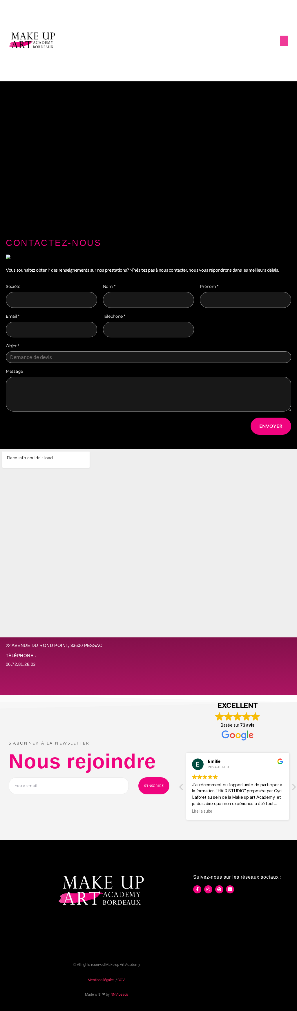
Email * (12, 316)
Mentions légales (101, 980)
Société (13, 286)
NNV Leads (119, 994)
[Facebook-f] (197, 889)
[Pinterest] (219, 889)
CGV (120, 980)
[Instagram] (208, 889)
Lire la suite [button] (202, 811)
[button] (284, 41)
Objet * (12, 345)
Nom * (109, 286)
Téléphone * (114, 316)
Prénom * (209, 286)
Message (14, 371)
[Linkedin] (230, 889)
